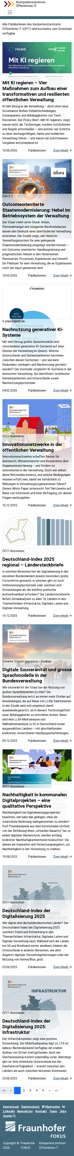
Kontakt (41, 1111)
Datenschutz (30, 1107)
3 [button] (30, 1090)
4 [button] (37, 1090)
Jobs (62, 1111)
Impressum (11, 1107)
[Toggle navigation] (10, 12)
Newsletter (25, 1111)
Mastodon (52, 1107)
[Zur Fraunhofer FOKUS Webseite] (35, 1129)
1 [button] (17, 1090)
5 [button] (43, 1090)
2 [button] (24, 1090)
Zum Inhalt (61, 150)
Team (53, 1111)
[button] (49, 1090)
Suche (8, 1116)
